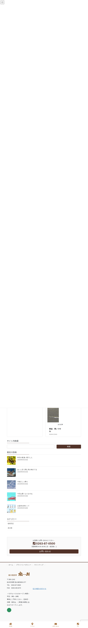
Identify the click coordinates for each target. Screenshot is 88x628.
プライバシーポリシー (23, 565)
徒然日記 (11, 523)
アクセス (32, 626)
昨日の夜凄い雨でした (24, 457)
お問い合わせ (55, 626)
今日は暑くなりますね (24, 494)
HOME (10, 626)
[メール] (9, 610)
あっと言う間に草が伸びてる (27, 469)
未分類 (10, 528)
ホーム (11, 565)
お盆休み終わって (23, 506)
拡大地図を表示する (39, 589)
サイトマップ (38, 565)
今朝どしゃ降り (22, 481)
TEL (78, 626)
